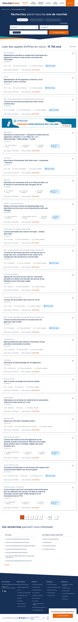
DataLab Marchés (37, 590)
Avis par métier (51, 595)
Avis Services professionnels (51, 539)
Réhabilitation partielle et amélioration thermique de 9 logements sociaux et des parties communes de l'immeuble (26, 57)
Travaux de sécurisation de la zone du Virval (21, 300)
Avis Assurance (47, 542)
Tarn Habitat (7, 158)
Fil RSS (19, 598)
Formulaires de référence (69, 593)
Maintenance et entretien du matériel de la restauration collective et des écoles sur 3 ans (26, 401)
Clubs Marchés (66, 590)
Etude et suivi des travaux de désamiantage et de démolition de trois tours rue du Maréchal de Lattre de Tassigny (26, 208)
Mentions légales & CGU (23, 587)
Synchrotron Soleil (9, 379)
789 (49, 517)
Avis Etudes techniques (49, 546)
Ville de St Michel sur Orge (11, 465)
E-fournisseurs (36, 592)
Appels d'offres (5, 9)
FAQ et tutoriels (66, 588)
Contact (62, 3)
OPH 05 (6, 77)
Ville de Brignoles (8, 397)
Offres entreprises (33, 3)
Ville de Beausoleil (9, 339)
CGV (19, 590)
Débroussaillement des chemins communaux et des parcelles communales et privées (24, 343)
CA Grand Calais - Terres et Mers (13, 297)
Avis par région (51, 592)
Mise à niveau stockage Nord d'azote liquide (21, 381)
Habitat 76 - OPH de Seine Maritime (13, 203)
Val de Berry (7, 360)
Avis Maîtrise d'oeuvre (49, 549)
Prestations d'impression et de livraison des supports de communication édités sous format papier (26, 468)
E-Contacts (35, 601)
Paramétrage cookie (23, 595)
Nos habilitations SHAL (38, 610)
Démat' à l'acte (36, 598)
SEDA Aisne (7, 180)
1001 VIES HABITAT (9, 53)
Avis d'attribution (22, 603)
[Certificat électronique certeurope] (39, 123)
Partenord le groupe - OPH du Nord (14, 487)
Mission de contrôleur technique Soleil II (19, 421)
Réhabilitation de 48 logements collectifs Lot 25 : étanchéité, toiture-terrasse (23, 80)
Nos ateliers (65, 596)
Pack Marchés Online (38, 584)
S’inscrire (70, 3)
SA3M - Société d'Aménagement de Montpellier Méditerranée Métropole (24, 99)
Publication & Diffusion (38, 595)
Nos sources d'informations (54, 587)
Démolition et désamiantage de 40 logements (22, 363)
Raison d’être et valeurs (23, 584)
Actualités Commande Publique (68, 585)
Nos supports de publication (39, 607)
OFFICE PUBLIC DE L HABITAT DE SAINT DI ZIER (17, 229)
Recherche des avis (52, 590)
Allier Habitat (7, 132)
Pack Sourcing (36, 587)
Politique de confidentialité (24, 592)
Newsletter (20, 601)
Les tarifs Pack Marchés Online (38, 604)
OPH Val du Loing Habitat (11, 274)
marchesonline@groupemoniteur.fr (10, 584)
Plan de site (65, 599)
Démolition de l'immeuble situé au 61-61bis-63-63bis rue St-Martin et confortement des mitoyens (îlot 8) (26, 183)
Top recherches (21, 606)
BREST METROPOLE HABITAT (12, 437)
